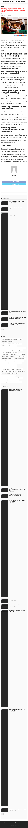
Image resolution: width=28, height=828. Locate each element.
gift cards (15, 352)
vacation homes (19, 377)
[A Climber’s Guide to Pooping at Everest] (4, 203)
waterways (4, 379)
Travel (2, 6)
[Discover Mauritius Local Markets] (4, 606)
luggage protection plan (20, 358)
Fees (3, 352)
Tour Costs (14, 373)
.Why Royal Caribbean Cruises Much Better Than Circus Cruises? (17, 213)
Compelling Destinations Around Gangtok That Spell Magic (17, 501)
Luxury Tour (4, 360)
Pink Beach (14, 367)
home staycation (14, 354)
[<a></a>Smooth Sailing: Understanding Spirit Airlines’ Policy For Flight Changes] (4, 325)
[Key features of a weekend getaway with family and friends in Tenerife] (4, 437)
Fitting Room (8, 352)
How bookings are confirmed (8, 356)
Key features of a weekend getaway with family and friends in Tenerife (16, 390)
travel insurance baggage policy (8, 375)
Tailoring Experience (6, 373)
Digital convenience (21, 347)
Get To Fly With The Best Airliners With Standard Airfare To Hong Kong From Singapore (17, 808)
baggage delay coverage (7, 341)
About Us (17, 825)
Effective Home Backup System (8, 350)
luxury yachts (4, 362)
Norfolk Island (13, 365)
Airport (20, 339)
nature (19, 362)
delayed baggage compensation (8, 347)
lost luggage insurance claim (7, 358)
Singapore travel (12, 371)
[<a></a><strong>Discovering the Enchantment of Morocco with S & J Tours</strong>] (4, 313)
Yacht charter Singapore (13, 379)
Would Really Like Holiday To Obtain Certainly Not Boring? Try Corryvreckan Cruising (17, 611)
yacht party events (6, 382)
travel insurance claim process (8, 377)
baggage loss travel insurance (8, 343)
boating (14, 345)
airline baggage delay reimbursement (9, 339)
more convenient (12, 362)
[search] (25, 1)
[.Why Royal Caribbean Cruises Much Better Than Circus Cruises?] (4, 261)
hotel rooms (22, 354)
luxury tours (11, 360)
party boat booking (6, 367)
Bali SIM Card (18, 343)
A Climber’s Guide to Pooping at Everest (16, 201)
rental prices (4, 371)
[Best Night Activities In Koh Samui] (4, 209)
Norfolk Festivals (5, 365)
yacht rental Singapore (16, 382)
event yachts (19, 350)
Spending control (21, 371)
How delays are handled (20, 356)
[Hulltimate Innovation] (4, 601)
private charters (19, 369)
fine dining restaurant (11, 58)
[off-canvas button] (2, 1)
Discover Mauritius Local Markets (15, 604)
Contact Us (11, 825)
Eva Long (3, 13)
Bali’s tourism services (6, 345)
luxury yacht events (20, 360)
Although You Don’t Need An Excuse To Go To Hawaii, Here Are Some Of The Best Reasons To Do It (18, 489)
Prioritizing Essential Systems (8, 369)
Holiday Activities (5, 354)
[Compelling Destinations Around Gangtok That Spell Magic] (4, 548)
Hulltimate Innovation (13, 599)
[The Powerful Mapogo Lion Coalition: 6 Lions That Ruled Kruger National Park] (4, 496)
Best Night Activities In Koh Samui (15, 207)
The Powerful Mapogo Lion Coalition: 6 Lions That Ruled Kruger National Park (17, 495)
